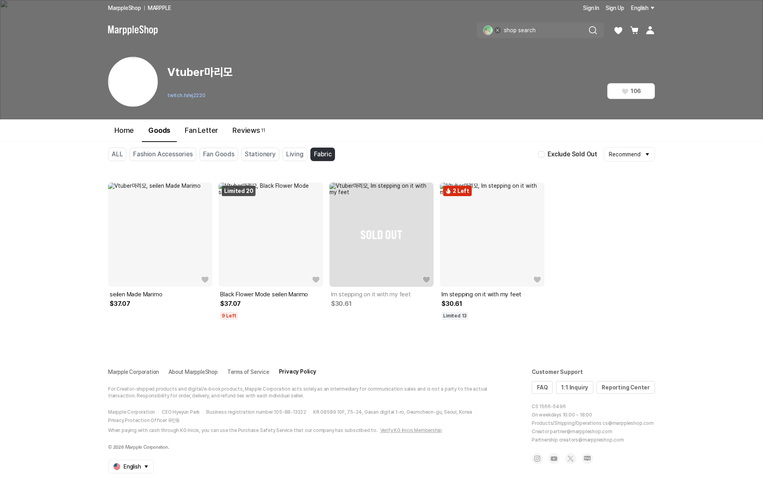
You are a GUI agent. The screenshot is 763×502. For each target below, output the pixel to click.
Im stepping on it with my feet (371, 294)
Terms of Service (248, 372)
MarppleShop (124, 8)
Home (124, 130)
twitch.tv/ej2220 (186, 95)
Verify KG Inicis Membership (411, 430)
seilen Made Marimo (136, 294)
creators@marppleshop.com (591, 440)
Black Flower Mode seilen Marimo (264, 294)
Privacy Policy (297, 371)
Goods (159, 130)
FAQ (542, 387)
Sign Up (615, 8)
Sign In (591, 8)
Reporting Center (626, 387)
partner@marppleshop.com (581, 431)
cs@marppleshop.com (627, 423)
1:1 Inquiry (574, 387)
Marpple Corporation (133, 372)
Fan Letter (201, 130)
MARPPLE (159, 8)
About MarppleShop (193, 372)
